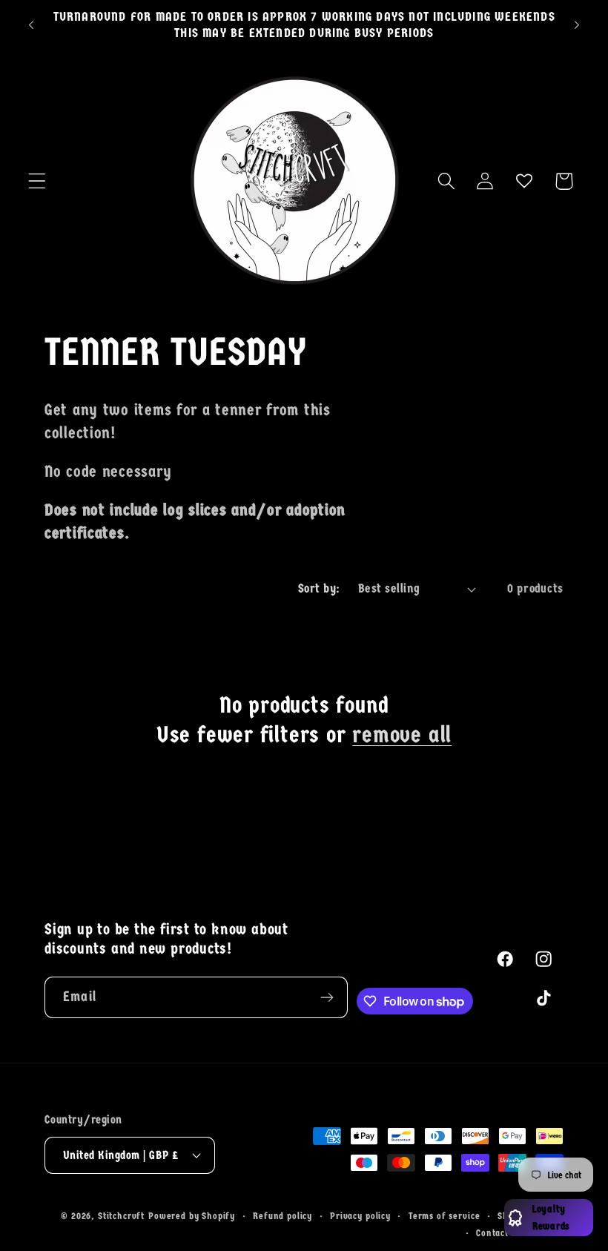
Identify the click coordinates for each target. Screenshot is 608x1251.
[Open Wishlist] (524, 181)
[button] (37, 181)
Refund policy (282, 1215)
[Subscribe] (327, 997)
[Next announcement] (577, 25)
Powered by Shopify (191, 1215)
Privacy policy (360, 1215)
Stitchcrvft (121, 1215)
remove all (402, 735)
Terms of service (444, 1215)
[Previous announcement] (31, 25)
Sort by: (319, 588)
